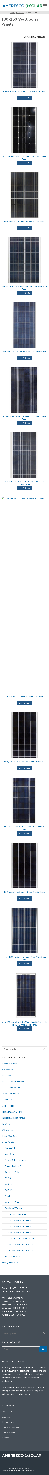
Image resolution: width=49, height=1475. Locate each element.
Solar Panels (8, 1142)
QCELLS (9, 1190)
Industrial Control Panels (13, 1117)
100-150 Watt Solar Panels (20, 1238)
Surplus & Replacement (16, 1160)
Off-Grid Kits (8, 1129)
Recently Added (9, 1063)
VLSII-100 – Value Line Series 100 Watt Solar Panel (24, 158)
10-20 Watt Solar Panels (19, 1220)
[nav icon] (45, 5)
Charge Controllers (10, 1093)
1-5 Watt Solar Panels (18, 1214)
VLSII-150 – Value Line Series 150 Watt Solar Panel (24, 958)
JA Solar (8, 1184)
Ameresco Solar (12, 1172)
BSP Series (10, 1178)
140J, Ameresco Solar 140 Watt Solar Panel (24, 761)
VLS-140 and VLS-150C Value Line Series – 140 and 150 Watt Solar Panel (24, 1023)
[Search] (44, 1049)
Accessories (7, 1069)
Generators (7, 1099)
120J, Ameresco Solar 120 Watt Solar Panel (24, 221)
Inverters (6, 1123)
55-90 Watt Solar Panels (19, 1232)
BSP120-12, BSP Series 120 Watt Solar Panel (24, 351)
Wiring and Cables (10, 1262)
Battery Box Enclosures (13, 1081)
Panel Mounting (9, 1136)
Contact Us (7, 1411)
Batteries (6, 1075)
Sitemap (6, 1416)
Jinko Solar (9, 1154)
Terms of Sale (8, 1432)
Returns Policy (9, 1422)
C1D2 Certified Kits (11, 1087)
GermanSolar (11, 1148)
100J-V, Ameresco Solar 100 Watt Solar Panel (24, 91)
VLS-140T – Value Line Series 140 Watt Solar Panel (24, 828)
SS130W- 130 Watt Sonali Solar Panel (24, 696)
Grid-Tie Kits (8, 1105)
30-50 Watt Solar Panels (19, 1226)
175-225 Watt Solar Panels (20, 1244)
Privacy (5, 1437)
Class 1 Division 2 (13, 1166)
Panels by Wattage (14, 1208)
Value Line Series (13, 1202)
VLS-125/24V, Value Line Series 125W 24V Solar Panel (24, 483)
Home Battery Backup (12, 1111)
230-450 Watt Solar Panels (20, 1250)
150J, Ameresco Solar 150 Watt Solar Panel (24, 892)
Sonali (7, 1196)
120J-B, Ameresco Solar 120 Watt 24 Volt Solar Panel (24, 288)
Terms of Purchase (10, 1427)
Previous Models (12, 1256)
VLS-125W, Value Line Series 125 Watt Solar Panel (24, 418)
